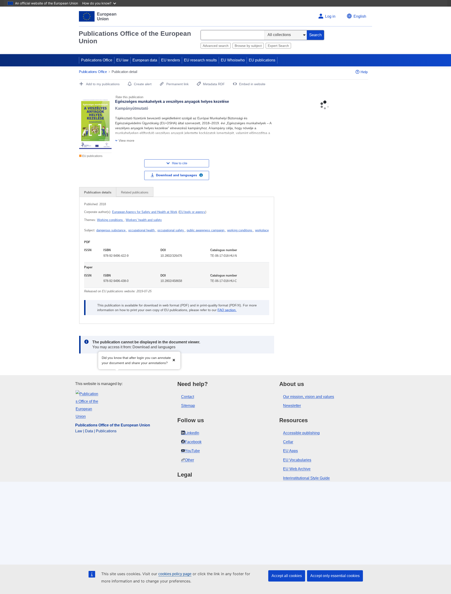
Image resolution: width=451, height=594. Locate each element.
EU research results (200, 60)
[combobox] (232, 35)
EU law (122, 60)
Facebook (193, 442)
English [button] (360, 16)
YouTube (192, 451)
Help (364, 72)
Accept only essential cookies (335, 576)
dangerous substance (111, 230)
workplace (262, 230)
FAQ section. (227, 310)
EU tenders (170, 60)
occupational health (142, 230)
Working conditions (110, 220)
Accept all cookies (287, 576)
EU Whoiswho (233, 60)
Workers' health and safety (144, 220)
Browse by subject (248, 46)
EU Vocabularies (297, 460)
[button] (174, 360)
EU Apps (290, 451)
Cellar (288, 442)
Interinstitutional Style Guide (306, 478)
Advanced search (216, 46)
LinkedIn (192, 433)
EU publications (262, 60)
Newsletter (292, 406)
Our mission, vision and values (308, 397)
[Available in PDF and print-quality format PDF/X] (201, 176)
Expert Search (278, 46)
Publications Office (96, 60)
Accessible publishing (301, 433)
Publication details (97, 192)
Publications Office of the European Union (135, 37)
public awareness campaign (206, 230)
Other (189, 460)
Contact (187, 397)
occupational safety (171, 230)
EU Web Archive (297, 469)
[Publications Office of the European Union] (97, 16)
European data (144, 60)
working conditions (240, 230)
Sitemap (188, 406)
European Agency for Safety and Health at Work (144, 212)
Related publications (134, 192)
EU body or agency (192, 212)
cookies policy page (174, 574)
